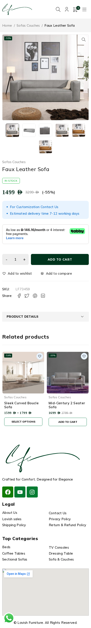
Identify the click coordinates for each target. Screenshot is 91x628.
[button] (84, 39)
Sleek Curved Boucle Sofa (21, 405)
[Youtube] (19, 492)
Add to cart (60, 259)
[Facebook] (7, 492)
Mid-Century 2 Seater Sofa (67, 405)
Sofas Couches (28, 25)
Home (7, 25)
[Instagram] (32, 492)
